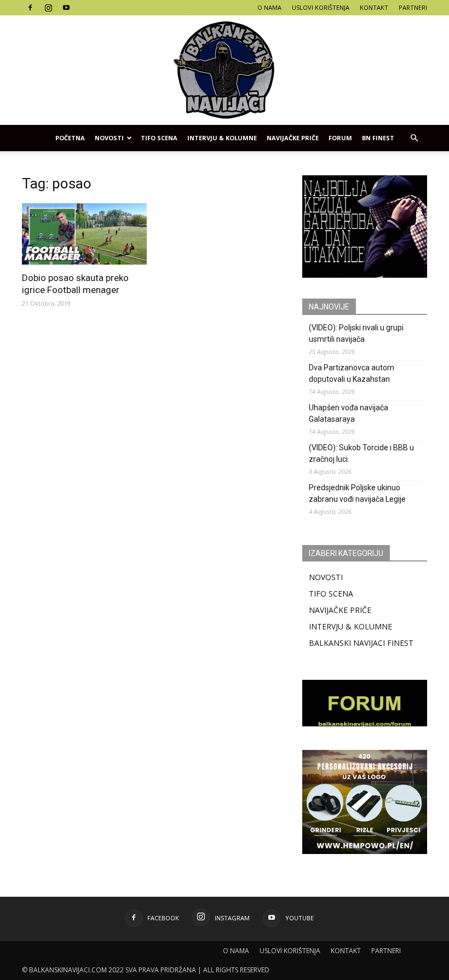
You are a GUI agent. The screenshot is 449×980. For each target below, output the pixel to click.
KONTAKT (374, 7)
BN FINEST (378, 138)
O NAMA (269, 7)
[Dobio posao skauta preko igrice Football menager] (84, 234)
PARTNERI (413, 7)
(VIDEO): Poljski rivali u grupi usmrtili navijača (356, 333)
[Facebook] (30, 7)
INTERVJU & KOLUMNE (222, 138)
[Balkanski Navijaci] (224, 70)
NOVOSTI (326, 577)
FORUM (340, 138)
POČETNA (70, 138)
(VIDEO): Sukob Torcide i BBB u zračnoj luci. (361, 453)
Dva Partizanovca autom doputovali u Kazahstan (351, 373)
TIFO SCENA (159, 138)
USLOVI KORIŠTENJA (320, 7)
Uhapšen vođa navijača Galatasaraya (348, 413)
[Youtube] (66, 7)
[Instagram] (48, 7)
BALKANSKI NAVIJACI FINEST (361, 643)
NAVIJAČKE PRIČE (293, 138)
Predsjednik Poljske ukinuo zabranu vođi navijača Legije (357, 493)
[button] (414, 138)
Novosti (109, 138)
